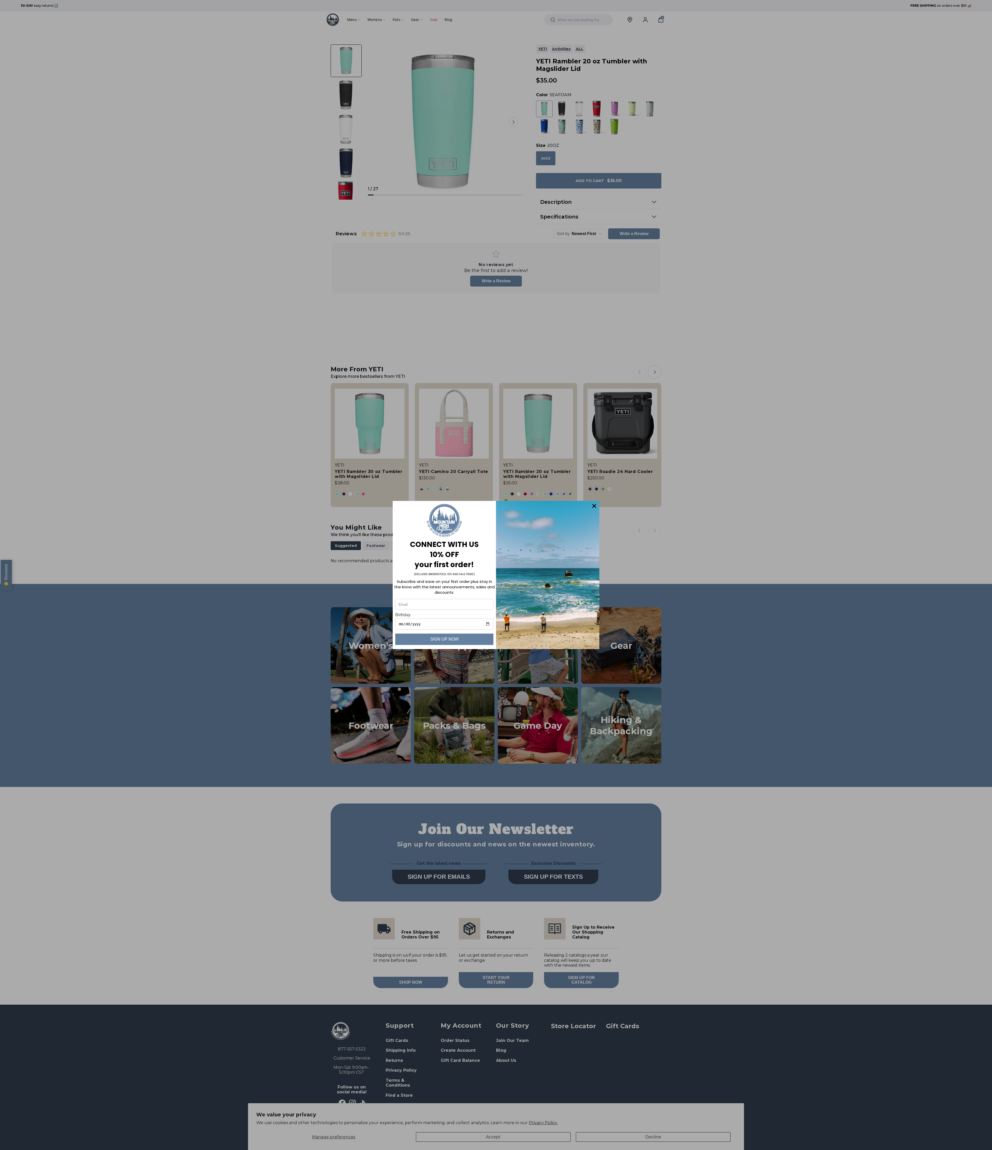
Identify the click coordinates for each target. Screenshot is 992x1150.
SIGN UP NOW (444, 639)
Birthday (402, 615)
